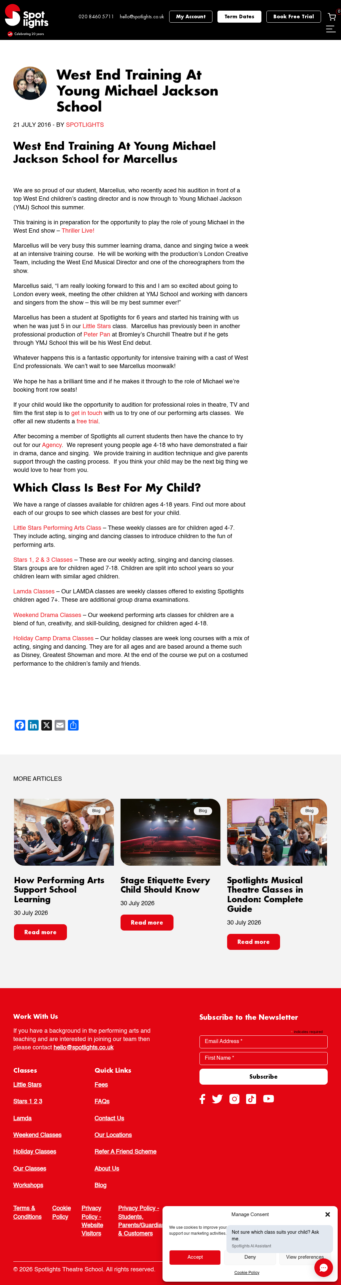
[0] (332, 17)
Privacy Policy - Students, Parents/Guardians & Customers (143, 1221)
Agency (52, 445)
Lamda (22, 1119)
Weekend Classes (37, 1135)
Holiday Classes (34, 1152)
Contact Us (109, 1119)
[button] (327, 1214)
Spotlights (85, 125)
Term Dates (239, 16)
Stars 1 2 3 (27, 1102)
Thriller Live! (78, 231)
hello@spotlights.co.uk (142, 17)
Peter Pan (97, 335)
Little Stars (97, 326)
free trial (87, 422)
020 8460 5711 (96, 17)
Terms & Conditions (27, 1212)
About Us (107, 1169)
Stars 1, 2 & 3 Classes (43, 560)
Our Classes (29, 1169)
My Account (190, 16)
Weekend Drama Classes (47, 615)
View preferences (305, 1257)
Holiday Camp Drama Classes (53, 639)
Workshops (28, 1185)
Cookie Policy (246, 1273)
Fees (101, 1085)
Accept (195, 1257)
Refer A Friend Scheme (126, 1152)
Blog (101, 1185)
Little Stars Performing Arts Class (57, 528)
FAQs (102, 1102)
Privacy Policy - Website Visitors (92, 1221)
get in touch (86, 413)
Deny (250, 1257)
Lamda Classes (34, 592)
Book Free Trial (293, 16)
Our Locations (113, 1135)
